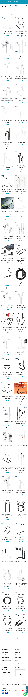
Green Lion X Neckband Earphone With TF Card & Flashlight (7, 468)
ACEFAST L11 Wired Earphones (21, 515)
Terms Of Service (6, 655)
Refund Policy (5, 652)
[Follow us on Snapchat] (20, 674)
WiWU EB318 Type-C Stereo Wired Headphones (7, 99)
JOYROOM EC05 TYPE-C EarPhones (21, 55)
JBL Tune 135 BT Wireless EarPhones (7, 282)
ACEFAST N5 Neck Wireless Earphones (7, 629)
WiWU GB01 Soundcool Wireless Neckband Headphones (7, 374)
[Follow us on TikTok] (17, 674)
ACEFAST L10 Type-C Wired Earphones (7, 607)
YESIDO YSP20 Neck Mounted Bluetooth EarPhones (21, 260)
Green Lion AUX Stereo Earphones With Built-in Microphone (20, 468)
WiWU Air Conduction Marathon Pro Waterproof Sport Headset (7, 213)
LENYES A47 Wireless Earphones (21, 373)
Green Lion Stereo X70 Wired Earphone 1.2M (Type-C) (7, 516)
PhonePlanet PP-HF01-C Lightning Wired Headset (21, 190)
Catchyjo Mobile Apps (20, 663)
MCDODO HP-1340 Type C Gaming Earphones (21, 422)
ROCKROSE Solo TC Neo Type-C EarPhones (7, 306)
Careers (17, 660)
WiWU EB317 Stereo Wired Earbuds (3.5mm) (7, 351)
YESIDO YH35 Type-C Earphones (7, 55)
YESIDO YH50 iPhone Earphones (7, 121)
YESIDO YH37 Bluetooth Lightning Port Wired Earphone (20, 213)
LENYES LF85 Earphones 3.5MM (21, 446)
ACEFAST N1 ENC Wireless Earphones (20, 328)
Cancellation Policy (6, 660)
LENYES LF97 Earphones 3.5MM (7, 446)
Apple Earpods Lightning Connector (7, 166)
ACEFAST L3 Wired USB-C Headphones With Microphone (7, 585)
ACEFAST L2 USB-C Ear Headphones (20, 562)
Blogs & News (18, 657)
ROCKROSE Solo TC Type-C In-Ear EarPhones (7, 77)
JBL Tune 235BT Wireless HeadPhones (21, 538)
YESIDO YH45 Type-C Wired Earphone (21, 351)
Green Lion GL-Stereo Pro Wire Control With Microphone (7, 492)
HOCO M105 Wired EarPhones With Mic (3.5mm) (7, 329)
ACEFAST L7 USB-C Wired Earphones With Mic (21, 584)
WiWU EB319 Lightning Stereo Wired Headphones (21, 77)
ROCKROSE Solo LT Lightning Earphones (21, 306)
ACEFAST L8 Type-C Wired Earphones (21, 282)
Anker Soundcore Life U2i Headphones (21, 32)
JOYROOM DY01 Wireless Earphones (7, 397)
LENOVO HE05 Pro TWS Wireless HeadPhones (7, 538)
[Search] (5, 6)
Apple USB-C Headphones (21, 120)
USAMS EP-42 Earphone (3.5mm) (7, 422)
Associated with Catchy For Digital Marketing (16, 684)
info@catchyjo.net (6, 672)
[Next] (17, 638)
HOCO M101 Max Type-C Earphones (21, 166)
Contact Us (18, 649)
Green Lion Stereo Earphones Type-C (20, 491)
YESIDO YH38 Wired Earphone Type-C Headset (7, 32)
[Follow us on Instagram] (20, 671)
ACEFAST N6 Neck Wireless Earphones (20, 629)
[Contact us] (25, 694)
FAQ (16, 655)
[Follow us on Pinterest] (23, 671)
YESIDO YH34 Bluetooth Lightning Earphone (7, 237)
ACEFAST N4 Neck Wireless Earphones (20, 607)
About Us (17, 652)
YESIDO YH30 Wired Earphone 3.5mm (20, 237)
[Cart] (25, 6)
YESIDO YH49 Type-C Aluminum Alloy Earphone (7, 190)
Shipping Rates (5, 657)
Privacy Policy (5, 649)
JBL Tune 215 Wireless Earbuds (7, 562)
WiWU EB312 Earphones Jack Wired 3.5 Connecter (7, 259)
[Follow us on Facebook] (17, 671)
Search (3, 663)
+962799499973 (5, 669)
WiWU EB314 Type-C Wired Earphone (21, 99)
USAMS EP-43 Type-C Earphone (7, 143)
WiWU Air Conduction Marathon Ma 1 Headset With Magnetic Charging (20, 398)
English (4, 680)
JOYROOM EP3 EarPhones (21, 142)
